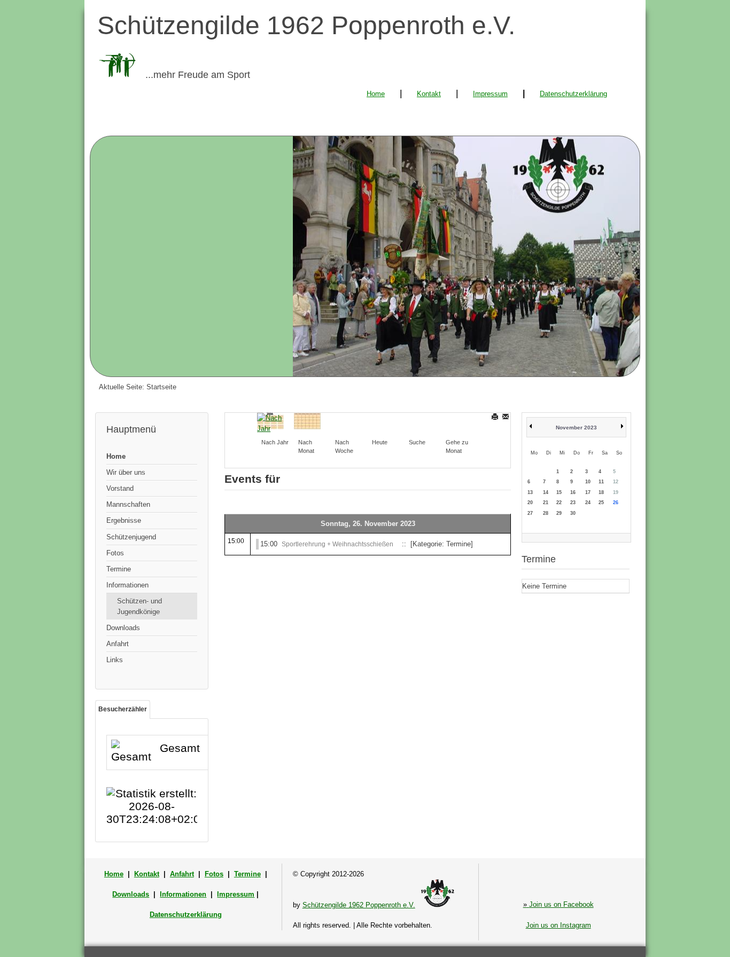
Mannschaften (128, 504)
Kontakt (429, 94)
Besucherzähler (122, 709)
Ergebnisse (123, 520)
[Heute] (381, 421)
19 (615, 492)
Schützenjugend (131, 537)
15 (559, 492)
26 (615, 502)
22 (559, 502)
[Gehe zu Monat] (454, 421)
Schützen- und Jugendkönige (139, 606)
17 (588, 492)
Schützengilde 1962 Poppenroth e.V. (358, 905)
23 (573, 502)
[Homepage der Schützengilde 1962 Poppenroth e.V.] (365, 256)
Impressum (490, 94)
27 (530, 513)
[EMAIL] (506, 416)
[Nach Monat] (307, 421)
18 (601, 492)
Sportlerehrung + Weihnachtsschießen (337, 544)
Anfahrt (117, 644)
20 (530, 502)
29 (559, 513)
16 (573, 492)
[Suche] (418, 421)
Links (114, 660)
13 (530, 492)
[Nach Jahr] (270, 423)
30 (573, 513)
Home (376, 94)
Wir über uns (125, 472)
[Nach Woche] (344, 421)
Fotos (115, 553)
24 (588, 502)
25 (601, 502)
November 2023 (576, 427)
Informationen (127, 585)
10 (588, 481)
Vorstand (120, 488)
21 (545, 502)
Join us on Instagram (558, 925)
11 (601, 481)
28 (545, 513)
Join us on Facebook (558, 904)
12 (615, 481)
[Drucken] (495, 416)
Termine (118, 569)
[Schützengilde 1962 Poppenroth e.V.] (437, 905)
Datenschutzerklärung (573, 94)
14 (545, 492)
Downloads (123, 628)
